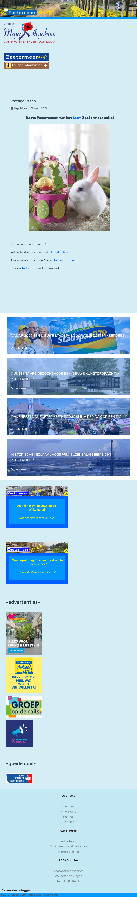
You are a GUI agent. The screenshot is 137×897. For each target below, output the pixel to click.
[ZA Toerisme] (26, 61)
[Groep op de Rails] (24, 706)
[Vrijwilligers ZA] (24, 675)
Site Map (68, 822)
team (77, 118)
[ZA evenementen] (37, 563)
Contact (68, 817)
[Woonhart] (24, 633)
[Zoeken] (131, 26)
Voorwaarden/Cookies (68, 871)
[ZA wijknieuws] (37, 507)
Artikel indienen (68, 852)
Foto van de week (65, 260)
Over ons (68, 806)
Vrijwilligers (68, 811)
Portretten (28, 268)
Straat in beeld (60, 252)
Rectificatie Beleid (68, 881)
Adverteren (68, 841)
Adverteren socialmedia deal (68, 846)
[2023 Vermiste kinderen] (19, 733)
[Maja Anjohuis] (29, 32)
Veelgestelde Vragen (68, 876)
